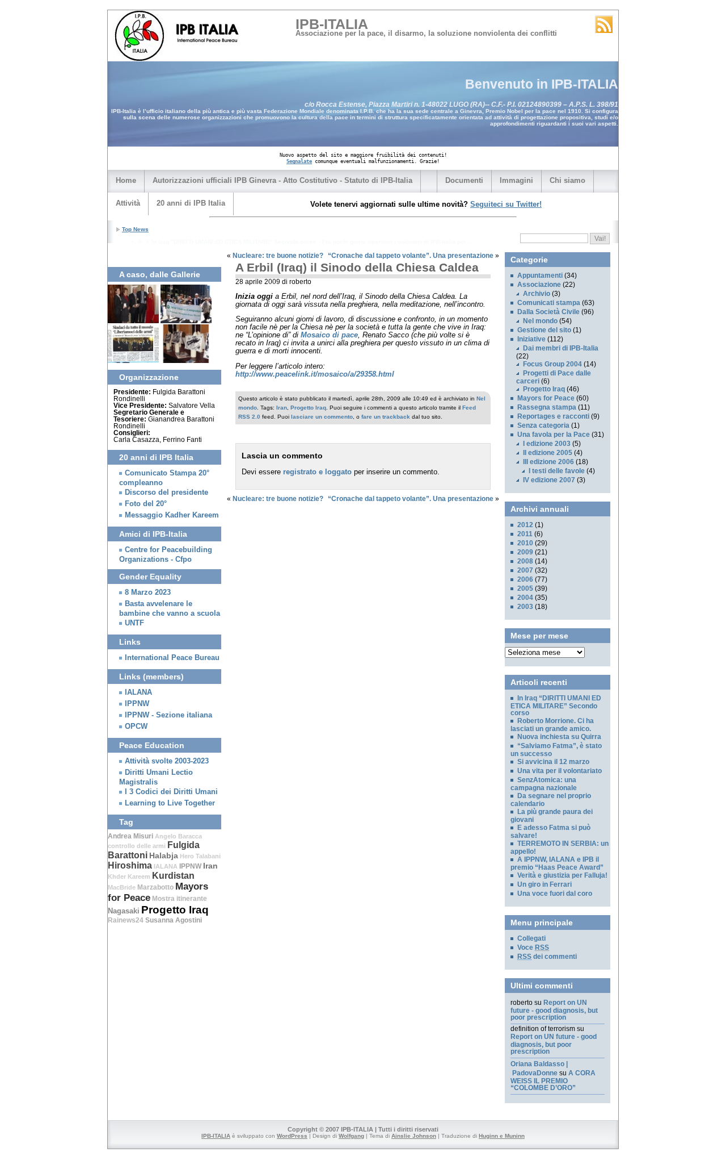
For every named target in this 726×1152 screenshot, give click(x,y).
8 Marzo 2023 (148, 592)
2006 (525, 579)
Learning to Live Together (170, 803)
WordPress (292, 1136)
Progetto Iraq (308, 407)
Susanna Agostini (173, 920)
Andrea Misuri (130, 836)
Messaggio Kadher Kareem (172, 515)
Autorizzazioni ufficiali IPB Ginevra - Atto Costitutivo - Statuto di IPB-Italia (282, 180)
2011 (525, 534)
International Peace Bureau (172, 658)
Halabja (163, 855)
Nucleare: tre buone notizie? (278, 255)
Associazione (539, 284)
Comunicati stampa (548, 302)
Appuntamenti (540, 275)
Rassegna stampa (546, 407)
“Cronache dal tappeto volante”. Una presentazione (410, 255)
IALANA (138, 692)
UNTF (134, 623)
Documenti (464, 180)
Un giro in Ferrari (544, 884)
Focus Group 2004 (552, 364)
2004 (525, 597)
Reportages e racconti (553, 416)
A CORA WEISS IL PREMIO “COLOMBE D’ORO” (553, 1080)
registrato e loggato (317, 472)
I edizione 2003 (547, 443)
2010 (525, 543)
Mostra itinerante (179, 898)
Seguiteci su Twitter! (506, 204)
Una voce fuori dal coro (554, 893)
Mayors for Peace (546, 398)
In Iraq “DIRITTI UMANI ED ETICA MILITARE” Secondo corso (555, 705)
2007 (525, 570)
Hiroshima (130, 865)
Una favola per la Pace (553, 434)
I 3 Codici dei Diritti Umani (171, 792)
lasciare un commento (322, 417)
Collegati (531, 938)
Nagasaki (124, 911)
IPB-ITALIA (332, 24)
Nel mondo (540, 321)
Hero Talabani (200, 856)
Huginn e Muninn (502, 1136)
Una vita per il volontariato (559, 770)
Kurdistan (173, 875)
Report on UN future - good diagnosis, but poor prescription (554, 1010)
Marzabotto (155, 887)
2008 (525, 561)
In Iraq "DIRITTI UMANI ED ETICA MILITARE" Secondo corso (233, 242)
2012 (525, 524)
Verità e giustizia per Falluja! (562, 875)
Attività (128, 203)
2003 (525, 606)
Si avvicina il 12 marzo (553, 761)
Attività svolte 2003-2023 (167, 761)
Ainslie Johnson (413, 1136)
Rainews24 (125, 920)
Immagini (516, 180)
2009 (525, 552)
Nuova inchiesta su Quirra (559, 736)
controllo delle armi (137, 845)
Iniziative (531, 339)
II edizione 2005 (547, 452)
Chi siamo (567, 180)
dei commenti (547, 956)
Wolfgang (351, 1136)
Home (126, 180)
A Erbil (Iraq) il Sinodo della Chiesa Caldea (357, 267)
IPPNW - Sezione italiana (168, 715)
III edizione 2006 (548, 461)
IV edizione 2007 (549, 480)
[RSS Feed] (604, 24)
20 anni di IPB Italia (191, 203)
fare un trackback (385, 417)
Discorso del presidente (166, 492)
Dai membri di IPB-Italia (560, 348)
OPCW (136, 727)
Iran (281, 407)
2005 (525, 588)
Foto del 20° (146, 504)
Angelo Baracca (178, 836)
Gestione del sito (544, 330)
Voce (533, 947)
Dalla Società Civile (548, 311)
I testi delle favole (557, 471)
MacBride (122, 887)
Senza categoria (543, 425)
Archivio (536, 293)
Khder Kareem (129, 876)
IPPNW (137, 704)
